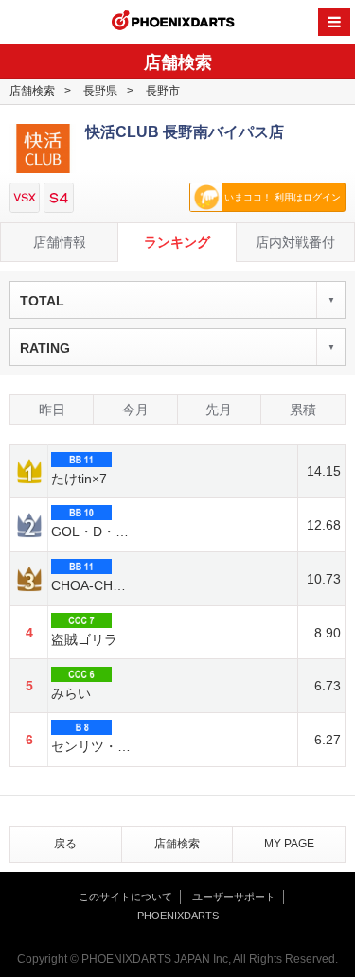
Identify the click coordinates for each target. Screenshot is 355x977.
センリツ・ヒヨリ (92, 746)
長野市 (163, 90)
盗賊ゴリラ (84, 639)
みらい (71, 693)
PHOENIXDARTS (173, 22)
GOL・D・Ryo (92, 531)
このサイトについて (125, 896)
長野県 (100, 90)
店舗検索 (32, 90)
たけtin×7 (79, 478)
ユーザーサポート (233, 896)
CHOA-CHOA (91, 585)
